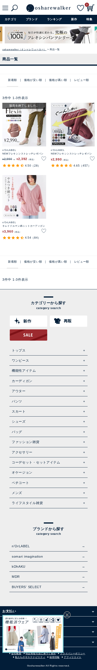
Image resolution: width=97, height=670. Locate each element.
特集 (89, 19)
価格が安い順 (33, 80)
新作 (74, 19)
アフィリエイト (72, 657)
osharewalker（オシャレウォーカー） (24, 49)
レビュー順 (81, 80)
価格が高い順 (58, 80)
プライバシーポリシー (72, 653)
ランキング (54, 19)
